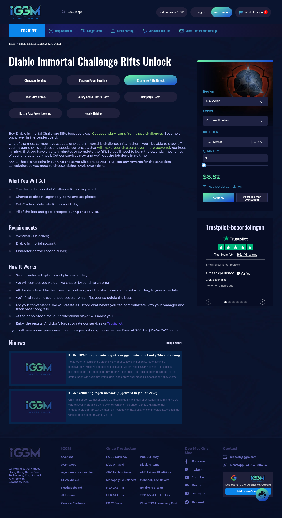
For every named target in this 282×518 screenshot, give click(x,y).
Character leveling (35, 80)
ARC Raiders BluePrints (155, 472)
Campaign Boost (150, 97)
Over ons (67, 457)
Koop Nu (218, 197)
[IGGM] (25, 18)
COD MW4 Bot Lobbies (155, 495)
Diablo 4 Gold (115, 464)
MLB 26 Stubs (115, 495)
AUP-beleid (68, 464)
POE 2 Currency (116, 457)
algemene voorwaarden (77, 472)
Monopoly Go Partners (121, 480)
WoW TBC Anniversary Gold (157, 503)
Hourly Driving (93, 113)
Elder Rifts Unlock (35, 97)
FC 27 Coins (114, 503)
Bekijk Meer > (174, 342)
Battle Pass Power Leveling (35, 113)
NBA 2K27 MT (115, 487)
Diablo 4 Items (149, 464)
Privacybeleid (70, 480)
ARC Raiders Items (118, 472)
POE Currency (149, 457)
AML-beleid (68, 495)
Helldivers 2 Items (151, 487)
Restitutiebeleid (71, 487)
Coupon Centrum (73, 503)
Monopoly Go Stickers (154, 480)
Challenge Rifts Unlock (151, 80)
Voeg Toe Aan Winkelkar (252, 198)
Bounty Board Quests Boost (93, 97)
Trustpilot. (115, 323)
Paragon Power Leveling (93, 80)
